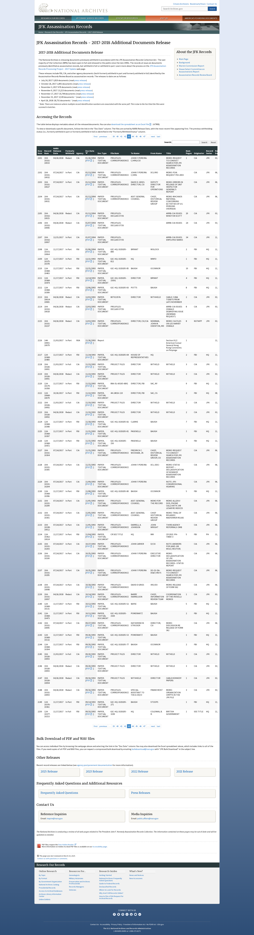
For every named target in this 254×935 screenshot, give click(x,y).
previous (103, 136)
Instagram (122, 914)
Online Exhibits (44, 899)
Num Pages (189, 152)
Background (184, 62)
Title (168, 153)
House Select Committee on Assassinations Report (192, 70)
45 (137, 136)
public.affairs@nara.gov (147, 818)
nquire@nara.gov (55, 818)
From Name (156, 153)
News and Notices (136, 875)
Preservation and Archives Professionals (79, 882)
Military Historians (76, 878)
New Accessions (135, 878)
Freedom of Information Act (134, 924)
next (153, 136)
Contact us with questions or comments (52, 858)
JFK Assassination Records (75, 32)
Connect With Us (127, 910)
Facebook (114, 914)
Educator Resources (127, 18)
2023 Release (94, 771)
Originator (199, 153)
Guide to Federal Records (109, 883)
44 (133, 136)
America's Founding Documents (201, 18)
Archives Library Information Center (50, 895)
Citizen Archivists (181, 4)
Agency (79, 153)
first (96, 136)
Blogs (135, 914)
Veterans (72, 890)
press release (80, 80)
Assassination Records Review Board (195, 75)
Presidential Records (47, 888)
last (158, 136)
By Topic (42, 875)
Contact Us (212, 4)
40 (117, 136)
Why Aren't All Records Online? (111, 893)
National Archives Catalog (49, 884)
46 (140, 136)
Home (40, 32)
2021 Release (184, 771)
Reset (213, 142)
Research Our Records (53, 18)
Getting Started (105, 875)
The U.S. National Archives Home (72, 7)
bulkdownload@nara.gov (143, 749)
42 (125, 136)
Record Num (47, 152)
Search (212, 9)
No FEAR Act (151, 924)
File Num (115, 153)
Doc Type (102, 153)
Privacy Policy (116, 924)
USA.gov (160, 924)
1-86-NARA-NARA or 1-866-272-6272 (127, 931)
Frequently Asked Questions (59, 792)
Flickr (139, 914)
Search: (167, 142)
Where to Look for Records (110, 890)
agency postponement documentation (94, 765)
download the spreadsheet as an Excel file (130, 124)
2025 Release (49, 771)
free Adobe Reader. (66, 844)
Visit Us (164, 18)
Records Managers (76, 887)
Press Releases (140, 792)
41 (121, 136)
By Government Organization (50, 881)
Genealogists (74, 875)
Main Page (183, 59)
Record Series (209, 152)
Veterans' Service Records (90, 18)
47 (144, 136)
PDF (88, 160)
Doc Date (89, 151)
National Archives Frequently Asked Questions (110, 879)
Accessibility (105, 924)
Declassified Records (107, 887)
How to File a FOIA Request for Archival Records (111, 897)
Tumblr (127, 914)
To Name (135, 153)
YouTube (131, 914)
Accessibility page (99, 846)
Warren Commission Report (191, 65)
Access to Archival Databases (50, 891)
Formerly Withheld (69, 152)
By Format (43, 878)
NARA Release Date (57, 151)
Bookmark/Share (198, 4)
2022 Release (139, 771)
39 (114, 136)
